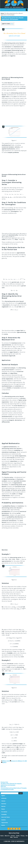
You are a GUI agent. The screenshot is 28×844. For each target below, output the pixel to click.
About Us (7, 835)
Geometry (3, 803)
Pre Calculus (4, 811)
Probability (4, 814)
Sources (16, 837)
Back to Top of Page (14, 833)
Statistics (3, 819)
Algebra (4, 762)
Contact (13, 835)
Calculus (3, 801)
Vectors (3, 825)
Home (2, 13)
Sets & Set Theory (5, 817)
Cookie (18, 835)
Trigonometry (4, 822)
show (12, 23)
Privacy (23, 835)
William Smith (6, 761)
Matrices (3, 806)
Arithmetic (3, 798)
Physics (3, 809)
